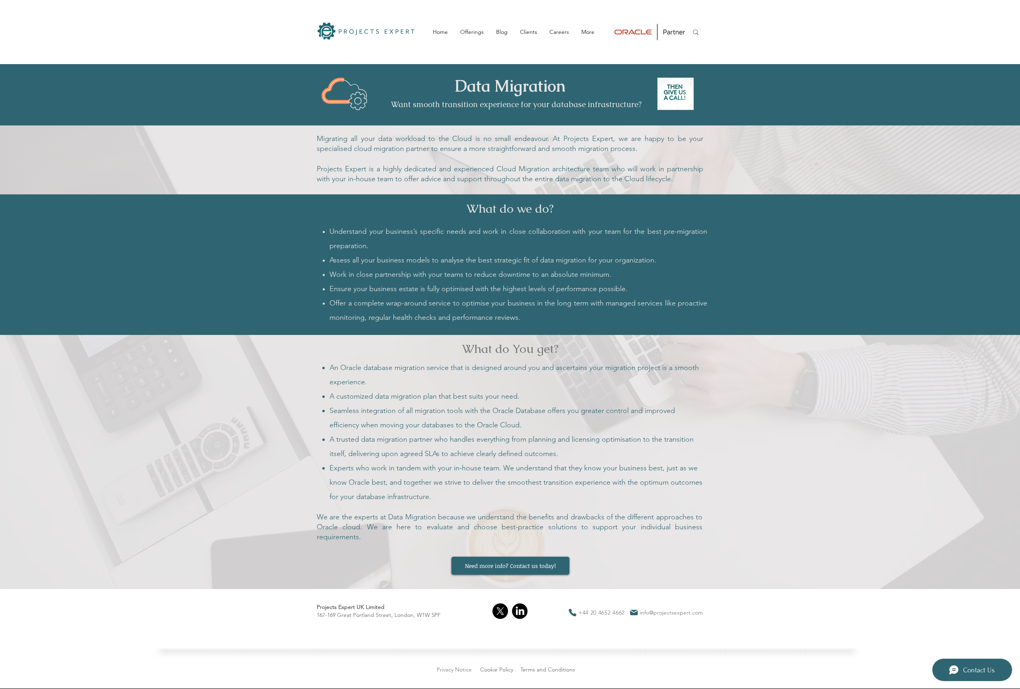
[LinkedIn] (520, 611)
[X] (500, 611)
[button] (472, 31)
